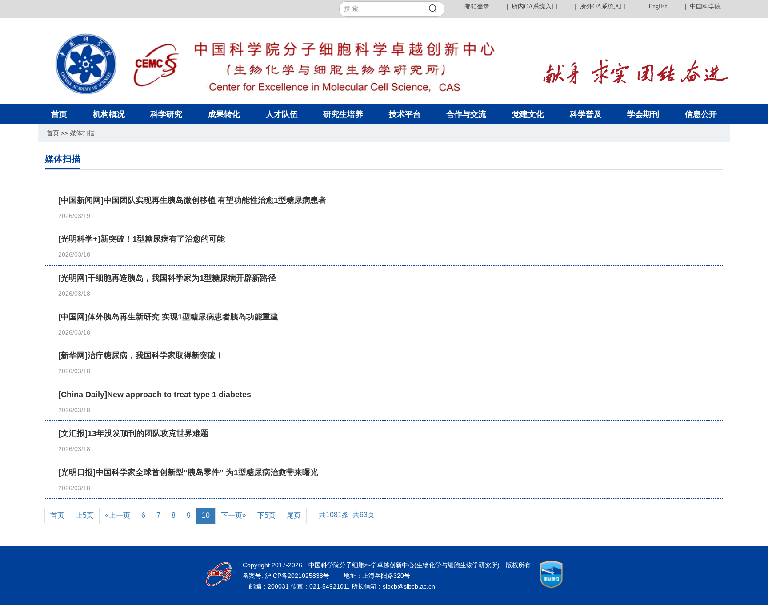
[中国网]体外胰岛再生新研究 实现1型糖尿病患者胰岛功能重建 (168, 316)
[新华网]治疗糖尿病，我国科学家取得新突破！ (141, 355)
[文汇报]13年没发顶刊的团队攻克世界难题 (133, 433)
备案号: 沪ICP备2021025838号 (287, 575)
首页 (53, 133)
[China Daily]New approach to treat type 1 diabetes (154, 394)
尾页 (294, 515)
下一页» (233, 515)
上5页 (85, 515)
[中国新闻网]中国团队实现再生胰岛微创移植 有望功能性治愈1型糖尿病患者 (192, 200)
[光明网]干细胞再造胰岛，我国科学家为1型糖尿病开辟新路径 (167, 278)
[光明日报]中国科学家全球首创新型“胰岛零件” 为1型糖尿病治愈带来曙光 (188, 472)
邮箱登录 (476, 6)
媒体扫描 (82, 133)
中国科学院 (705, 6)
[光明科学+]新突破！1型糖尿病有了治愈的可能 (141, 238)
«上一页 (117, 515)
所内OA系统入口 (535, 6)
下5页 (266, 515)
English (658, 6)
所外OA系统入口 (603, 6)
